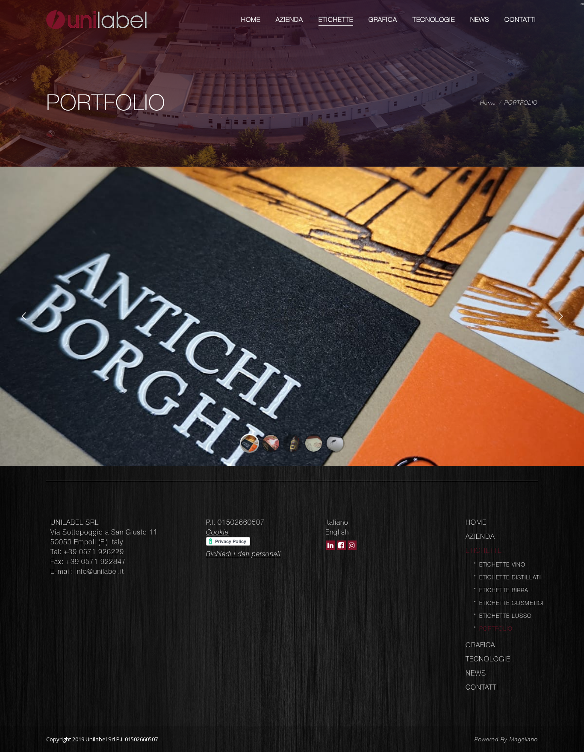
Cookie (217, 532)
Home (488, 103)
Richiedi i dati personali (243, 554)
